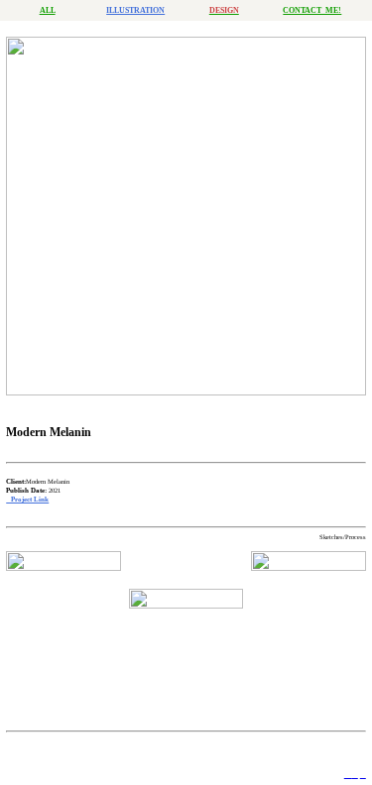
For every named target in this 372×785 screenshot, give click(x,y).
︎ (363, 774)
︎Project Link (27, 499)
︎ (348, 774)
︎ (355, 774)
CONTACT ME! (312, 10)
